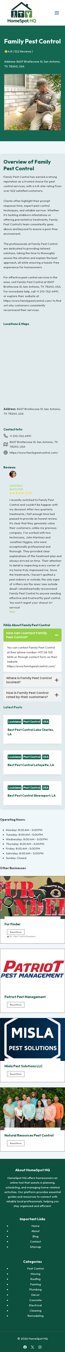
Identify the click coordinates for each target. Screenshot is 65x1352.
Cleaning (35, 1310)
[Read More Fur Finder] (32, 897)
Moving (35, 1274)
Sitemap (35, 1247)
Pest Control (31, 721)
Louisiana (14, 721)
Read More (17, 932)
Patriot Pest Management (25, 997)
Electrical (35, 1305)
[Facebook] (25, 1347)
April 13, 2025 (16, 488)
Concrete (35, 1300)
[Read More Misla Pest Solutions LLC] (32, 1039)
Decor (35, 1294)
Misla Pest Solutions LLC (23, 1066)
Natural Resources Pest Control (29, 1135)
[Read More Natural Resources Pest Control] (32, 1109)
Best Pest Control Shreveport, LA (32, 795)
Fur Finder (12, 924)
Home (36, 1226)
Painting (35, 1284)
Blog (35, 1236)
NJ (11, 936)
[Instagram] (40, 1347)
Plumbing (35, 1289)
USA (46, 721)
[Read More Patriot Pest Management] (32, 970)
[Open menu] (57, 12)
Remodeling (36, 1315)
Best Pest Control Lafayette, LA (31, 765)
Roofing (35, 1279)
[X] (32, 1347)
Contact (35, 1241)
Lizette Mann (16, 485)
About (35, 1231)
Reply (12, 611)
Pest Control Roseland (24, 936)
